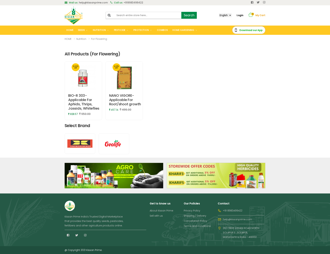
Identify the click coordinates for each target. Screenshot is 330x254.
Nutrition (81, 39)
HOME (69, 30)
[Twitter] (258, 2)
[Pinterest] (264, 2)
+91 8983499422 (232, 210)
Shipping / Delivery (195, 215)
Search (189, 15)
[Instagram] (85, 235)
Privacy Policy (192, 210)
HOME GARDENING (183, 30)
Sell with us (156, 215)
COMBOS (162, 30)
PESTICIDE (119, 30)
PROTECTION (141, 30)
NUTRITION (99, 30)
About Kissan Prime (161, 210)
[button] (251, 15)
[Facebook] (252, 2)
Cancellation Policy (195, 221)
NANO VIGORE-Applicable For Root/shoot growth (125, 100)
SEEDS (81, 30)
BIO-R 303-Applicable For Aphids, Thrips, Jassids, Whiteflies (83, 102)
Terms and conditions (197, 226)
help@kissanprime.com (237, 219)
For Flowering (99, 39)
